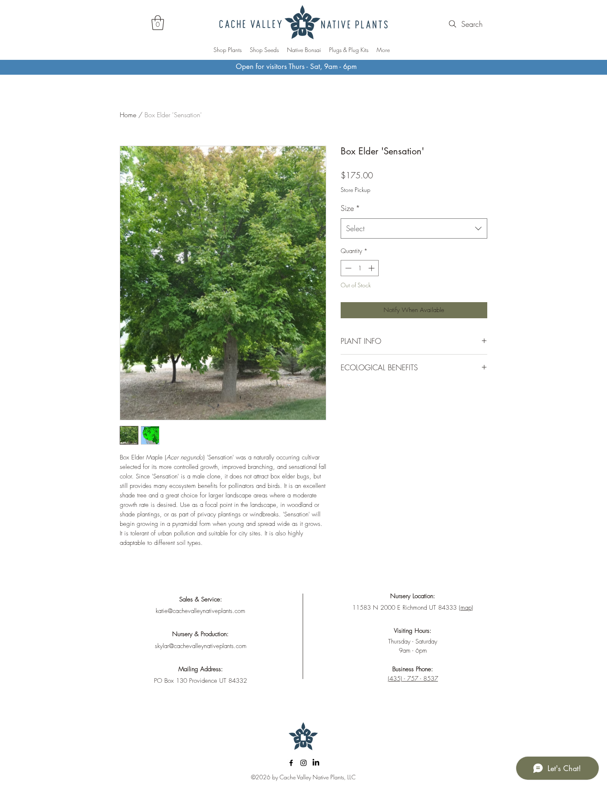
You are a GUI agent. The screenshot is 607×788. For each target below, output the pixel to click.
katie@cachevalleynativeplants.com (200, 611)
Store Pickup (355, 190)
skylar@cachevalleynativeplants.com (201, 646)
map (466, 607)
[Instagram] (303, 763)
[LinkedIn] (316, 763)
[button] (158, 22)
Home (128, 114)
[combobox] (414, 228)
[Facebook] (291, 763)
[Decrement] (347, 268)
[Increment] (372, 268)
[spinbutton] (360, 268)
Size (350, 208)
